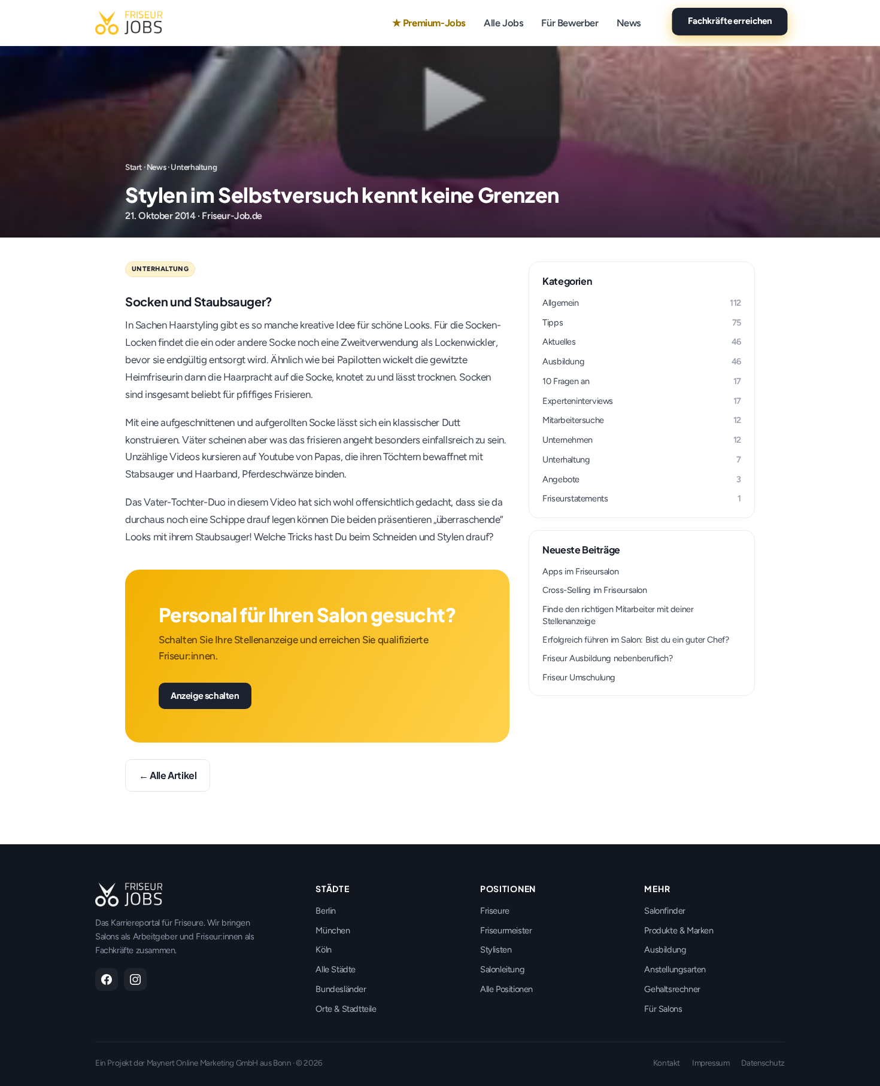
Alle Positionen (506, 989)
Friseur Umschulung (578, 677)
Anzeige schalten (205, 695)
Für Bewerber (569, 23)
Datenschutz (763, 1062)
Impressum (710, 1062)
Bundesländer (340, 989)
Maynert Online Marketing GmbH (202, 1062)
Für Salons (663, 1008)
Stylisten (495, 949)
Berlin (325, 910)
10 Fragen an (641, 381)
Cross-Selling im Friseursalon (594, 590)
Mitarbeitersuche (641, 420)
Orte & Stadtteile (345, 1008)
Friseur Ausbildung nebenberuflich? (607, 658)
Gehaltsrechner (672, 989)
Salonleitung (502, 969)
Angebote (641, 479)
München (332, 930)
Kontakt (666, 1062)
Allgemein (641, 302)
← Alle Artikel (167, 775)
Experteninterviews (641, 401)
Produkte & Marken (678, 930)
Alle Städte (335, 969)
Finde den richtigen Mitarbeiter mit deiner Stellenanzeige (617, 615)
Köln (323, 949)
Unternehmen (641, 439)
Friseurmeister (506, 930)
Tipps (641, 322)
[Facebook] (106, 979)
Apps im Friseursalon (580, 571)
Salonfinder (664, 910)
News (629, 23)
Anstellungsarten (675, 969)
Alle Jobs (503, 23)
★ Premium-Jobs (429, 23)
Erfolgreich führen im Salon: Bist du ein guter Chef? (635, 639)
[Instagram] (135, 979)
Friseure (494, 910)
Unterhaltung (194, 167)
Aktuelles (641, 341)
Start (133, 167)
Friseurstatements (641, 498)
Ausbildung (641, 361)
